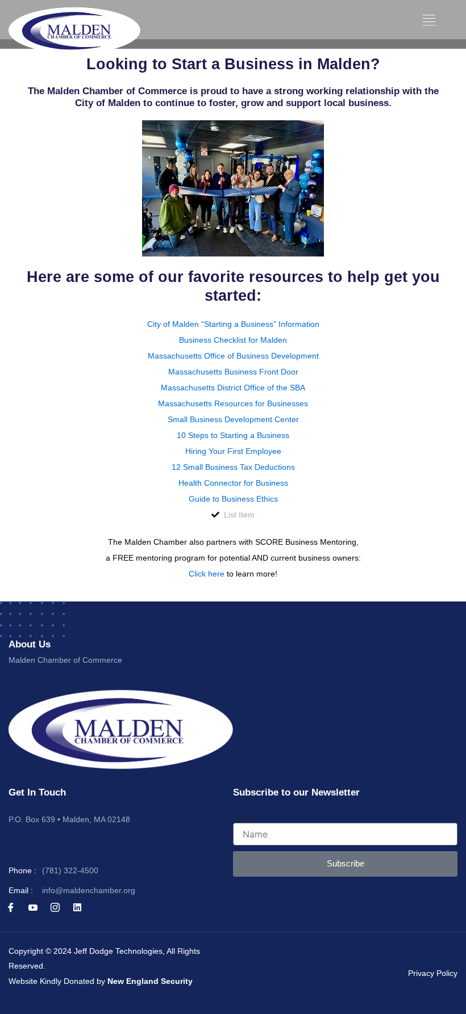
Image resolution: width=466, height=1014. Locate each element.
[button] (429, 20)
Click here (206, 573)
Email (243, 817)
